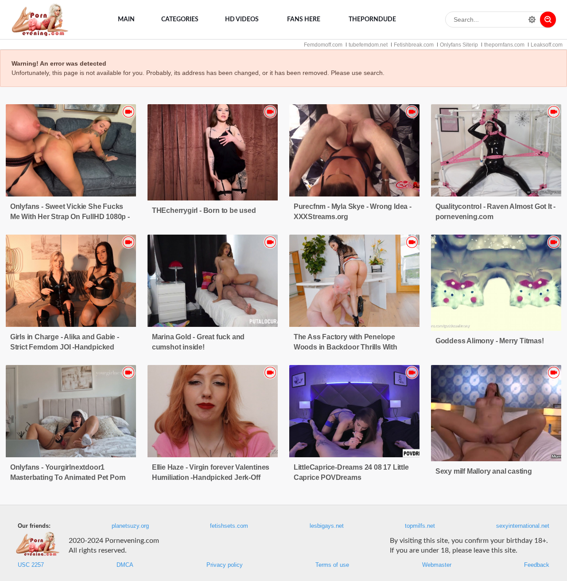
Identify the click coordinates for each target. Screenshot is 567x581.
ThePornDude (372, 19)
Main (126, 19)
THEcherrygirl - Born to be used (204, 210)
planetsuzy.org (130, 526)
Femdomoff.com (323, 45)
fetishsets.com (229, 526)
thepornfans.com (504, 45)
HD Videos (242, 19)
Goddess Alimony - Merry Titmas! (489, 341)
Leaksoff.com (547, 45)
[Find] (548, 19)
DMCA (125, 565)
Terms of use (332, 565)
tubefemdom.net (368, 45)
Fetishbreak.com (414, 45)
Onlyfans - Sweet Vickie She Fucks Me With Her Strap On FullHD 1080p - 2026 (70, 217)
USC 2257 (31, 565)
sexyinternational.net (522, 526)
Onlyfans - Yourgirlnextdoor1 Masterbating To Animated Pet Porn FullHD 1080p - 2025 (68, 477)
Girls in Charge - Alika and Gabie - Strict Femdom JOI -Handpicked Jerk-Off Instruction (64, 347)
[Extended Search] (532, 19)
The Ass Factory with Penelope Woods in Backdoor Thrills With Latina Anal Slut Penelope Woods (348, 347)
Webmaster (436, 565)
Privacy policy (224, 565)
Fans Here (303, 19)
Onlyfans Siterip (459, 45)
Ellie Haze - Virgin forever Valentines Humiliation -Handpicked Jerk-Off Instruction (210, 477)
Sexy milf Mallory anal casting (483, 471)
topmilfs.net (420, 526)
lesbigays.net (327, 526)
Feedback (536, 565)
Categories (179, 19)
